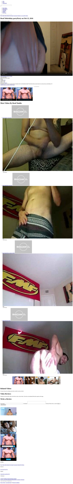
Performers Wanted (13, 478)
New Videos (2, 15)
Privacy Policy (2, 482)
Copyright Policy (8, 482)
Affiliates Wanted (7, 478)
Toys (7, 469)
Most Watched (7, 15)
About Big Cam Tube (4, 474)
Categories (4, 10)
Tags (5, 469)
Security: (47, 403)
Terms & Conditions (16, 482)
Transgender (5, 3)
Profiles (4, 11)
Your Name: (2, 403)
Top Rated (4, 9)
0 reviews (5, 82)
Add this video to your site (5, 84)
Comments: (25, 403)
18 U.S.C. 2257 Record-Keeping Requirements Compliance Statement (12, 479)
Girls (3, 1)
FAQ (9, 474)
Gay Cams (4, 12)
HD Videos (26, 15)
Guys (3, 2)
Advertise (2, 478)
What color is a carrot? (53, 403)
